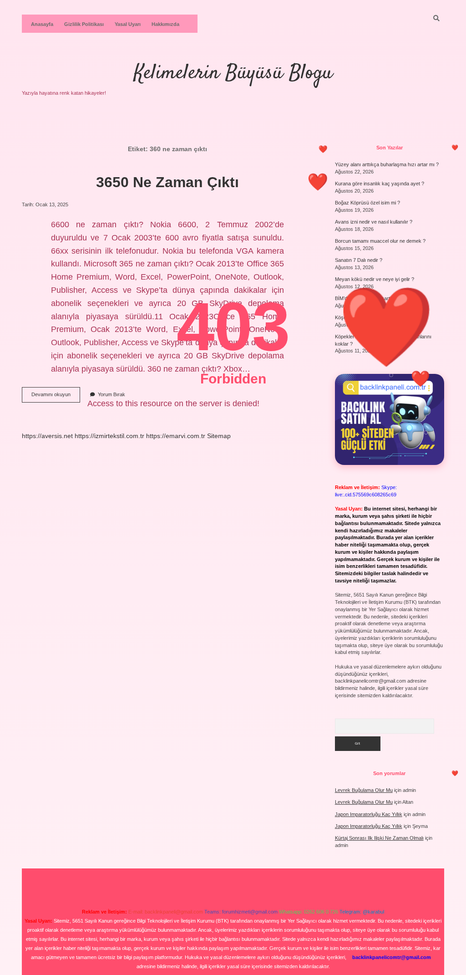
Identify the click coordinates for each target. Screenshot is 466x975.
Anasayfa (42, 24)
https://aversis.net (47, 435)
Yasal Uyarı (128, 24)
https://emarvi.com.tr (175, 435)
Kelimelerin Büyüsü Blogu (233, 73)
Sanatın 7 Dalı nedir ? (358, 260)
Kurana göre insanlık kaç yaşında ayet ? (379, 183)
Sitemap (219, 435)
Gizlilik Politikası (84, 24)
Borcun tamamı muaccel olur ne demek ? (380, 241)
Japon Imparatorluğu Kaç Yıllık (368, 814)
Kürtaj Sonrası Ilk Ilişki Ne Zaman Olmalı (379, 838)
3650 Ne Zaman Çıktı (167, 182)
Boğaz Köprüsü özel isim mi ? (367, 202)
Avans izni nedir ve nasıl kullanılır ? (373, 222)
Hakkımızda (165, 24)
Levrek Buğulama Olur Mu (364, 790)
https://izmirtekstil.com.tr (109, 435)
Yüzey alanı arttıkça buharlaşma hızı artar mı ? (387, 164)
